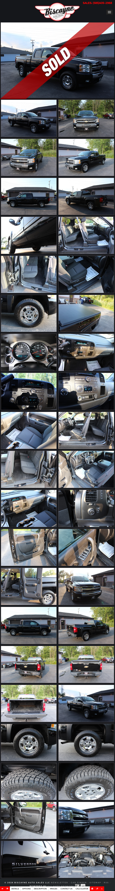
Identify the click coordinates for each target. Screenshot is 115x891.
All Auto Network (60, 886)
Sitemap (95, 882)
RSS (106, 882)
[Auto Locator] (7, 888)
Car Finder (79, 882)
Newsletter (59, 882)
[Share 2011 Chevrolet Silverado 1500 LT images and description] (97, 888)
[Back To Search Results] (2, 888)
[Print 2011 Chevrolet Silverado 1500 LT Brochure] (92, 888)
